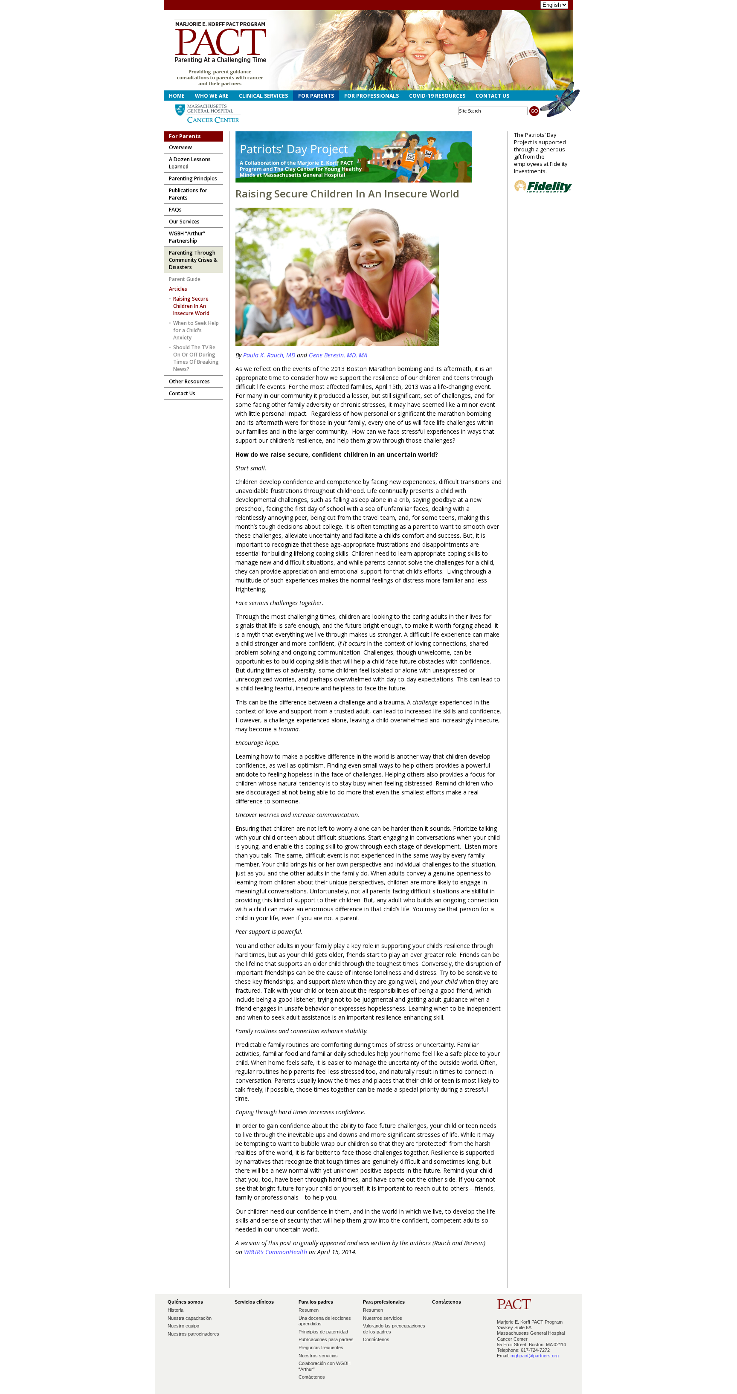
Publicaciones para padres (326, 1339)
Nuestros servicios (318, 1355)
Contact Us (492, 95)
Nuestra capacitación (190, 1318)
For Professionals (371, 95)
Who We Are (212, 95)
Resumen (309, 1310)
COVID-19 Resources (437, 95)
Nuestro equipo (183, 1325)
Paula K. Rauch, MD (270, 355)
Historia (175, 1310)
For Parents (316, 95)
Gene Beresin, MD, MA (338, 355)
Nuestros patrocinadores (193, 1333)
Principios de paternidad (323, 1331)
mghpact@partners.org (535, 1355)
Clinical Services (263, 95)
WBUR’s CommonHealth (275, 1252)
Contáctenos (312, 1377)
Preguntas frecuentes (321, 1347)
